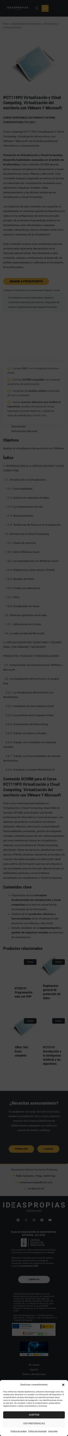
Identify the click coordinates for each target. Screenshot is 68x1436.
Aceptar (34, 1414)
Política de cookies (19, 1431)
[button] (63, 1384)
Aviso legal (53, 1431)
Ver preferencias (34, 1423)
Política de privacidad (37, 1431)
